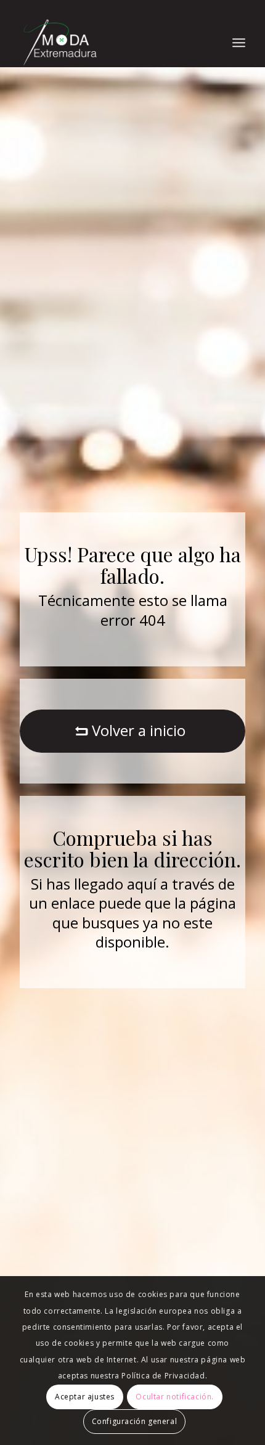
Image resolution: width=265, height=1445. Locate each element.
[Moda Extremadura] (110, 42)
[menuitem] (238, 42)
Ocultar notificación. (175, 1396)
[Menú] (238, 42)
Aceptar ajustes (85, 1396)
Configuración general (134, 1421)
